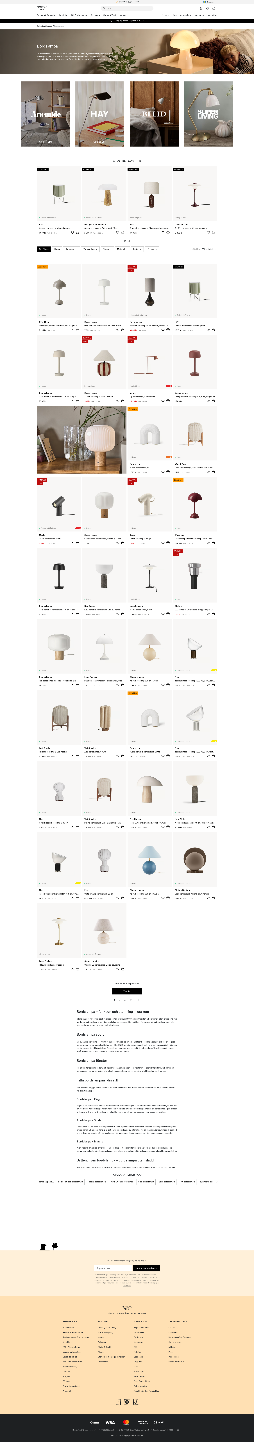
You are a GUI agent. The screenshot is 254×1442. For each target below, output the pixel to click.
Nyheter (165, 15)
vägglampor (114, 1025)
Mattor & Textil (109, 15)
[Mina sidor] (201, 8)
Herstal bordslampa (97, 1182)
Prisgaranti (67, 1376)
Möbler (123, 15)
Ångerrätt (67, 1391)
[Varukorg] (214, 8)
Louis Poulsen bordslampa (70, 1182)
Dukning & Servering (46, 15)
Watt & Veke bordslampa (122, 1182)
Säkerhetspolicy (70, 1366)
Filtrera (45, 249)
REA (135, 1347)
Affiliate (172, 1347)
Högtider (138, 1362)
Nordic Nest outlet (176, 1362)
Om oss (172, 1327)
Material (121, 249)
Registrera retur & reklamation (76, 1337)
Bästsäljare (138, 1357)
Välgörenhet (174, 1357)
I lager (57, 249)
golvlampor (90, 1025)
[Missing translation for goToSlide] (129, 241)
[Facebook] (118, 1402)
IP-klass (150, 249)
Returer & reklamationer (73, 1332)
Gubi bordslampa (146, 1182)
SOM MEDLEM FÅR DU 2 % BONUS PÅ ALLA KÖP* (129, 2)
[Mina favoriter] (207, 8)
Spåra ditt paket (70, 1357)
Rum (174, 15)
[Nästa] (217, 1182)
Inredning (63, 15)
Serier (136, 249)
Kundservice (68, 1327)
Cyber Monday (140, 1386)
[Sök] (104, 8)
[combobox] (210, 2)
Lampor (49, 26)
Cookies (66, 1371)
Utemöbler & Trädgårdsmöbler (111, 1357)
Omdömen (173, 1332)
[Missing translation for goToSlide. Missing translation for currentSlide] (125, 241)
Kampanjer (199, 15)
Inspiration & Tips (141, 1327)
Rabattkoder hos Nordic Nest (146, 1391)
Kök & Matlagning (79, 15)
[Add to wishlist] (72, 232)
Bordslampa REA (46, 1182)
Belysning (95, 15)
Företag (66, 1381)
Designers (138, 1337)
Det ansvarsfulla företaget (180, 1337)
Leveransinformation (72, 1352)
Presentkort (103, 1362)
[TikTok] (135, 1402)
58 (131, 999)
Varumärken (185, 15)
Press (171, 1352)
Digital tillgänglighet (71, 1386)
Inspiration (212, 15)
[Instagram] (127, 1402)
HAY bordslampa (187, 1182)
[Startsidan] (42, 8)
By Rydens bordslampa (210, 1182)
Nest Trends (139, 1376)
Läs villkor (127, 1286)
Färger (106, 249)
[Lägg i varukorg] (77, 232)
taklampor (100, 1025)
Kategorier (70, 249)
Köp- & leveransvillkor (72, 1362)
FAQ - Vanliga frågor (72, 1347)
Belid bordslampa (167, 1182)
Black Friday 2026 (142, 1381)
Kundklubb (67, 1342)
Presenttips (139, 1371)
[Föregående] (37, 1182)
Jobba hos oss (175, 1342)
